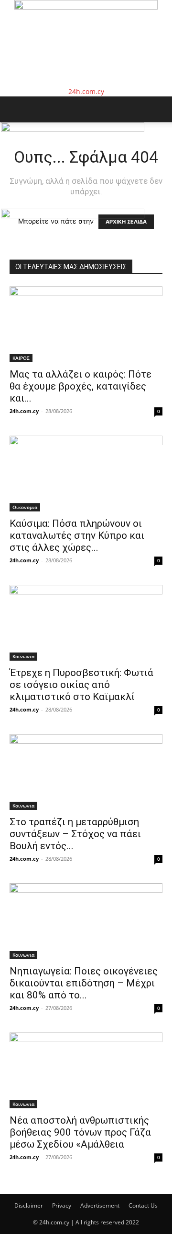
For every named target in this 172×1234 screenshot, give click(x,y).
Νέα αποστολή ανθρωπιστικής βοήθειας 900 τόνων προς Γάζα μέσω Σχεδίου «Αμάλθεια (80, 1132)
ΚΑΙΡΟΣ (21, 358)
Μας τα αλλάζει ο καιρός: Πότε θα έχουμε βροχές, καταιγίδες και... (80, 386)
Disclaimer (28, 1205)
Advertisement (99, 1205)
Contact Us (143, 1205)
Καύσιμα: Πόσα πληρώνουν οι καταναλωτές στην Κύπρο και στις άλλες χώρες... (77, 535)
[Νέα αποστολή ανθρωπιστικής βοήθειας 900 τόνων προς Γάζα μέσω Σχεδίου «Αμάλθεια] (86, 1070)
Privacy (61, 1205)
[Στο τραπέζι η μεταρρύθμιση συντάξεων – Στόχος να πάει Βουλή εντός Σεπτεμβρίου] (86, 772)
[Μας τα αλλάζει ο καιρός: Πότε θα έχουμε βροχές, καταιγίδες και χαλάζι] (86, 324)
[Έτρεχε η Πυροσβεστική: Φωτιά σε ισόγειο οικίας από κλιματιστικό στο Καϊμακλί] (86, 623)
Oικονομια (24, 507)
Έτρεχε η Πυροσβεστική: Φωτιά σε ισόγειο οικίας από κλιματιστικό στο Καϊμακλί (81, 684)
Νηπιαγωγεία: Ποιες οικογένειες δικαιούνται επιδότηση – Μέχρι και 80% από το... (84, 983)
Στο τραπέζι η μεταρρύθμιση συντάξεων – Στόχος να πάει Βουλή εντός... (75, 834)
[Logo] (72, 129)
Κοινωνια (23, 656)
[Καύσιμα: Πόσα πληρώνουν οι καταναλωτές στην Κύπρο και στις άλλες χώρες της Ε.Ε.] (86, 473)
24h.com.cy (24, 411)
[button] (16, 109)
